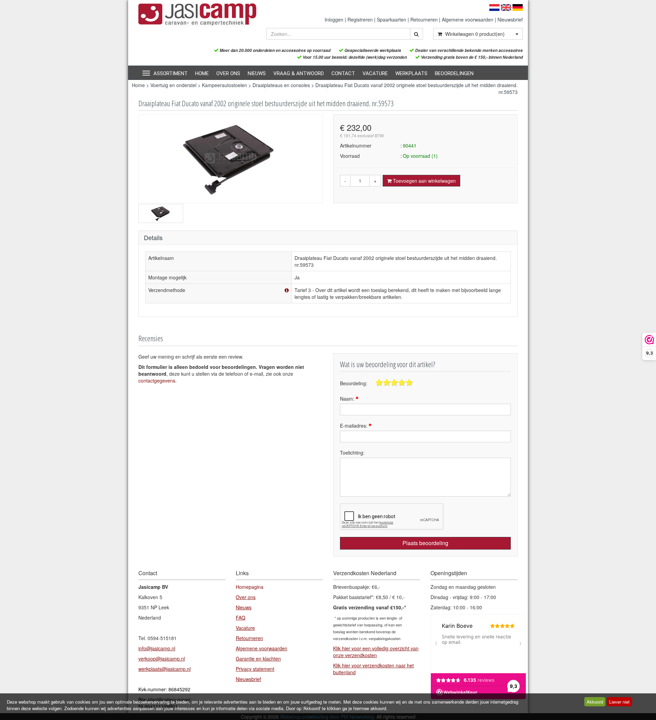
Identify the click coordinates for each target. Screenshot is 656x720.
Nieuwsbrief (510, 19)
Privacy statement (255, 668)
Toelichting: (352, 452)
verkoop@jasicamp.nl (161, 658)
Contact (343, 73)
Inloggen (334, 19)
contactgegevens (156, 380)
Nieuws (257, 73)
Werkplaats (411, 73)
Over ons (228, 73)
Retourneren (424, 19)
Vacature (375, 73)
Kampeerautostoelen (224, 85)
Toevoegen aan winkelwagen (424, 180)
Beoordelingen (454, 73)
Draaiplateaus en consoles (281, 85)
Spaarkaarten (391, 19)
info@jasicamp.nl (156, 648)
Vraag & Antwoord (298, 73)
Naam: (348, 398)
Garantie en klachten (258, 658)
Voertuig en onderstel (173, 85)
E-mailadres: (354, 425)
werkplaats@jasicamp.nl (164, 668)
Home (202, 73)
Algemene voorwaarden (467, 19)
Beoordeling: (353, 383)
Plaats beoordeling (425, 543)
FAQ (240, 617)
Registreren (360, 19)
